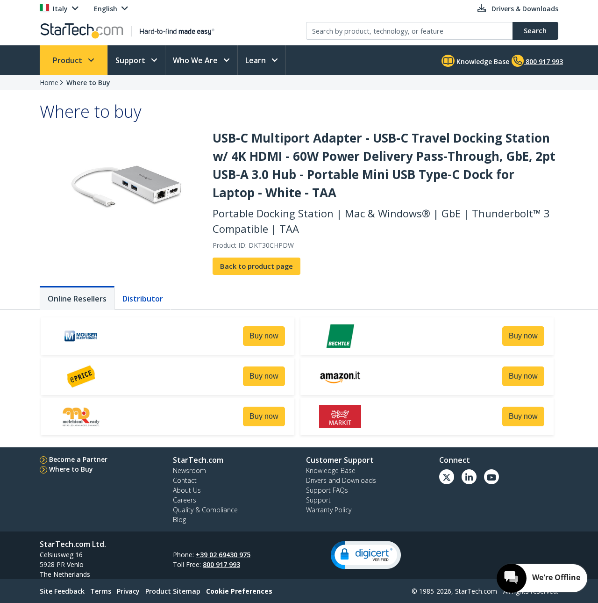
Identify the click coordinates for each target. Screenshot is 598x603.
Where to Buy (88, 82)
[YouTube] (491, 476)
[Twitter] (446, 476)
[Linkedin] (469, 476)
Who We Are (196, 60)
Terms (100, 591)
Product (68, 60)
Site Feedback (62, 591)
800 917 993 (221, 564)
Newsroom (189, 470)
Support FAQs (327, 490)
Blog (179, 519)
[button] (366, 555)
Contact (185, 480)
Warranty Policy (328, 509)
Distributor (142, 299)
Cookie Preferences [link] (239, 591)
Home (49, 82)
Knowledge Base (482, 61)
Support (131, 60)
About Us (187, 490)
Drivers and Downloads (341, 480)
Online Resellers (77, 299)
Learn (256, 60)
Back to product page (256, 266)
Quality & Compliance (205, 509)
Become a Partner (78, 459)
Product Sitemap (172, 591)
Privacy (128, 591)
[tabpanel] (299, 377)
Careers (184, 499)
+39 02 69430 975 (223, 554)
